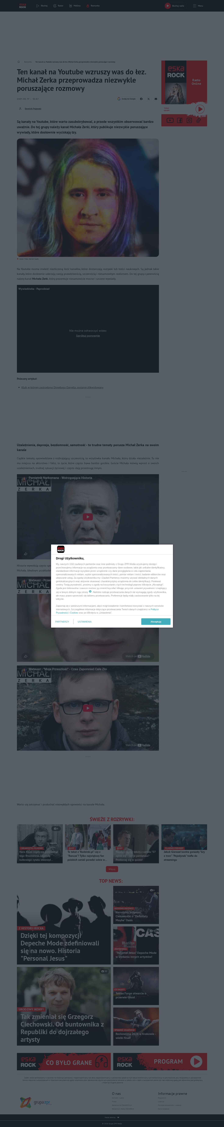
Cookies (74, 612)
